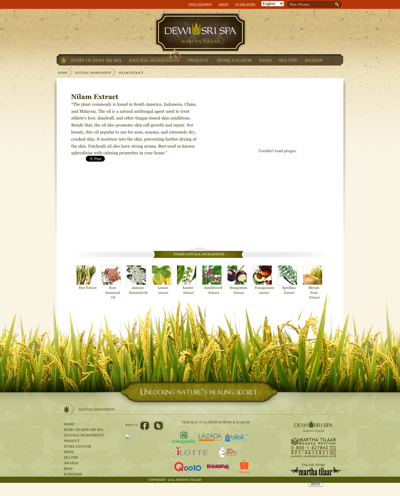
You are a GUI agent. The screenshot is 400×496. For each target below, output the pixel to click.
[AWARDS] (314, 60)
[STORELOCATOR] (234, 60)
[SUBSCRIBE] (245, 4)
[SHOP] (224, 4)
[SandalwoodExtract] (213, 280)
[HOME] (63, 59)
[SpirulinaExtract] (289, 280)
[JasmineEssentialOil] (138, 280)
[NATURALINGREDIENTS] (154, 60)
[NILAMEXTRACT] (131, 72)
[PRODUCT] (198, 60)
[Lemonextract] (163, 280)
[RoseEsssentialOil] (113, 282)
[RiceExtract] (87, 277)
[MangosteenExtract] (239, 280)
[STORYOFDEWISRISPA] (96, 60)
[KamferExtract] (188, 280)
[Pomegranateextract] (264, 280)
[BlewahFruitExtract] (314, 282)
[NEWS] (266, 60)
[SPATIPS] (288, 60)
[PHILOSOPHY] (200, 4)
